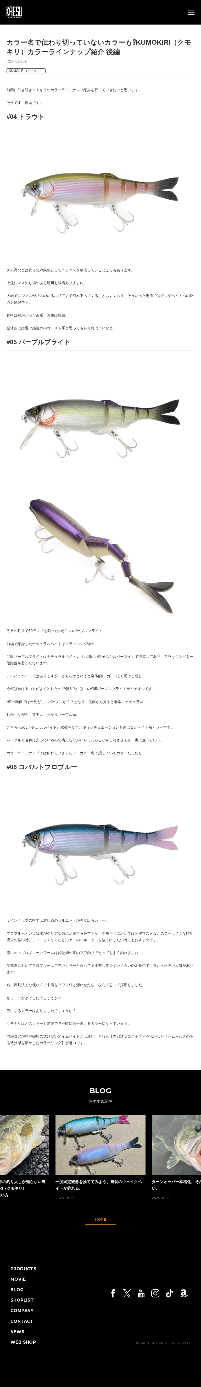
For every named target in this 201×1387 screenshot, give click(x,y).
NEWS (17, 1332)
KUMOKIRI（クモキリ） (26, 71)
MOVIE (18, 1279)
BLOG (17, 1290)
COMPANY (22, 1311)
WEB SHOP (23, 1342)
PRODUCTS (23, 1269)
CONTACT (22, 1321)
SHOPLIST (22, 1300)
